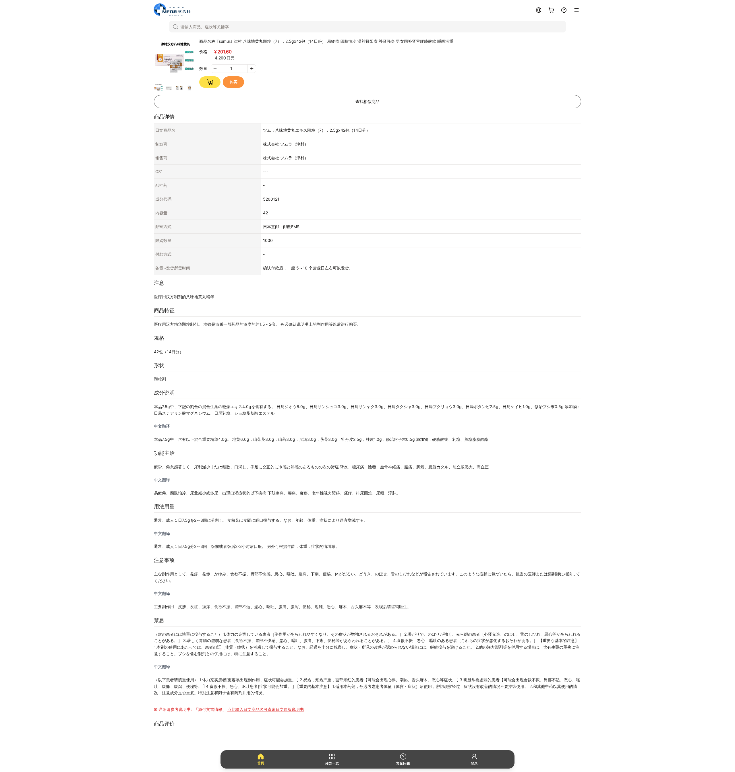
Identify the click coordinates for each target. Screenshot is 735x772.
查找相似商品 (367, 101)
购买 (233, 81)
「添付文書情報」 (248, 709)
